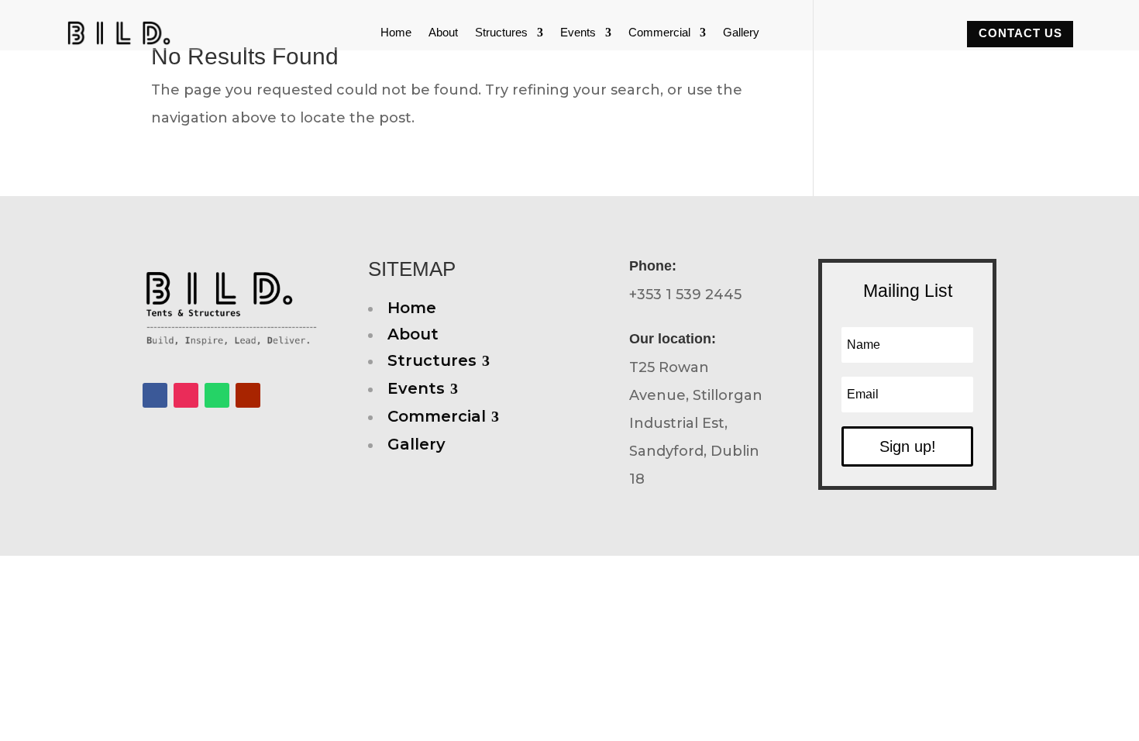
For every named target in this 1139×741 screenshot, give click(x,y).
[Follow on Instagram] (186, 395)
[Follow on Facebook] (155, 395)
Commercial (659, 33)
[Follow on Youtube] (248, 395)
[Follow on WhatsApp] (217, 395)
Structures (501, 33)
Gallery (741, 33)
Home (395, 33)
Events (578, 33)
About (443, 33)
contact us (1020, 33)
